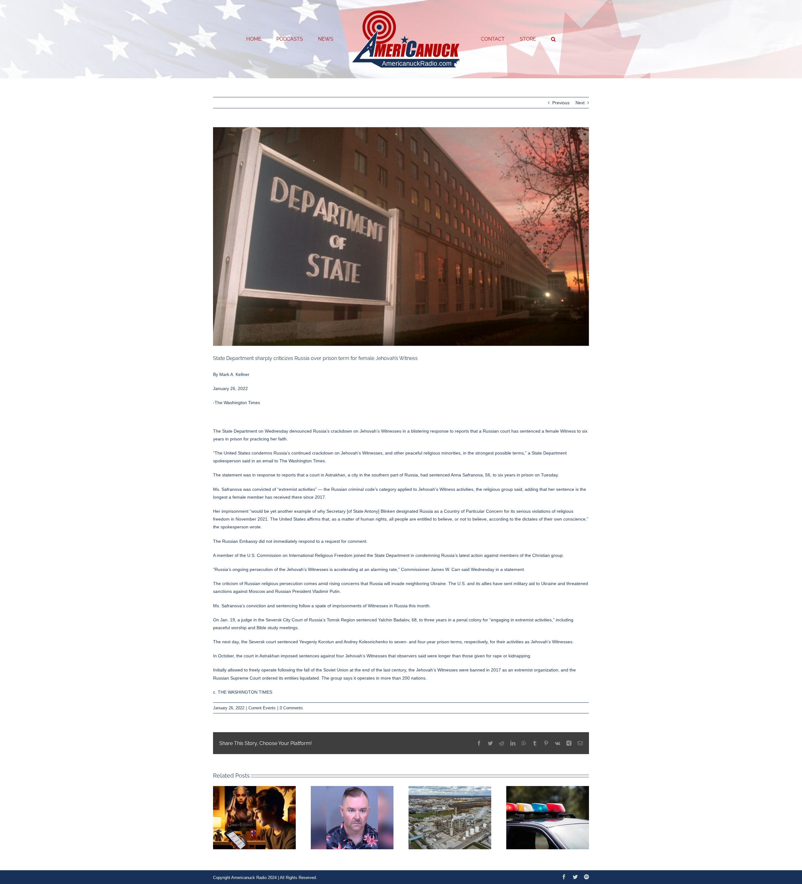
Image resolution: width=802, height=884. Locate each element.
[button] (528, 39)
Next (580, 102)
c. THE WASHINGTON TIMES (242, 692)
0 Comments (291, 708)
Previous (561, 102)
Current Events (262, 708)
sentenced (530, 431)
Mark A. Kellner (234, 374)
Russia (319, 431)
